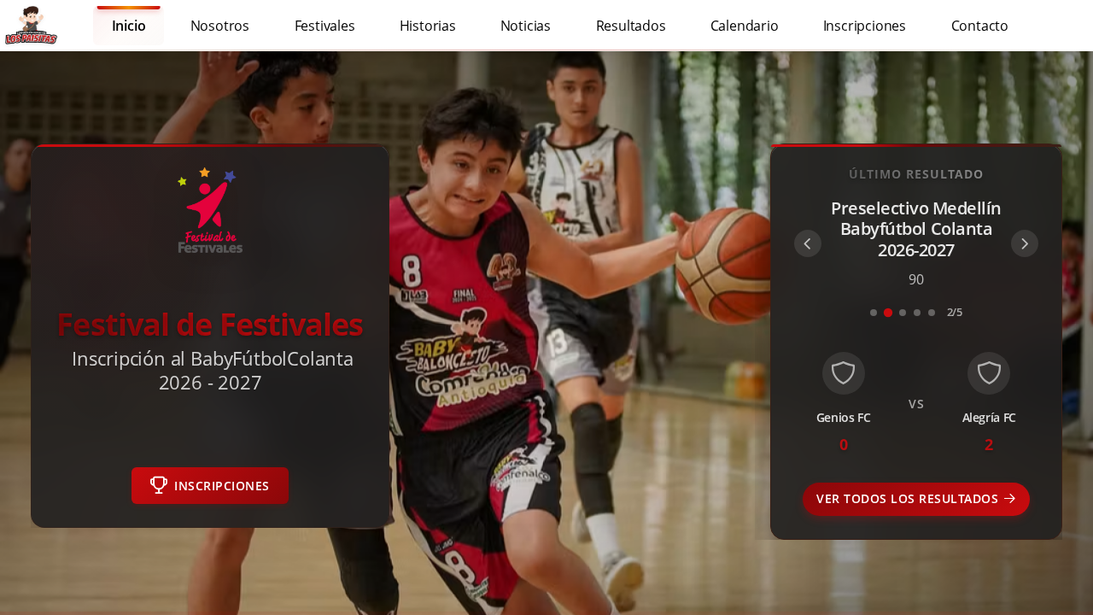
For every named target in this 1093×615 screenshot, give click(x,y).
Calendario (744, 24)
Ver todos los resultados (907, 499)
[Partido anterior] (807, 243)
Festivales (324, 24)
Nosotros (219, 24)
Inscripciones (864, 24)
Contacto (979, 24)
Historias (428, 24)
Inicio (129, 24)
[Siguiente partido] (1024, 243)
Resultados (631, 24)
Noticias (525, 24)
